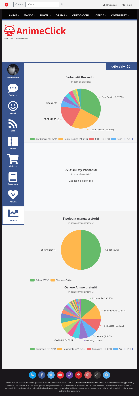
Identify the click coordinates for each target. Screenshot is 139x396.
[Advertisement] (69, 51)
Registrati (111, 4)
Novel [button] (44, 15)
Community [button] (119, 15)
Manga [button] (28, 15)
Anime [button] (13, 15)
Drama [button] (60, 15)
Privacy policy (73, 391)
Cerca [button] (100, 15)
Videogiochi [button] (80, 15)
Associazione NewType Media (90, 383)
